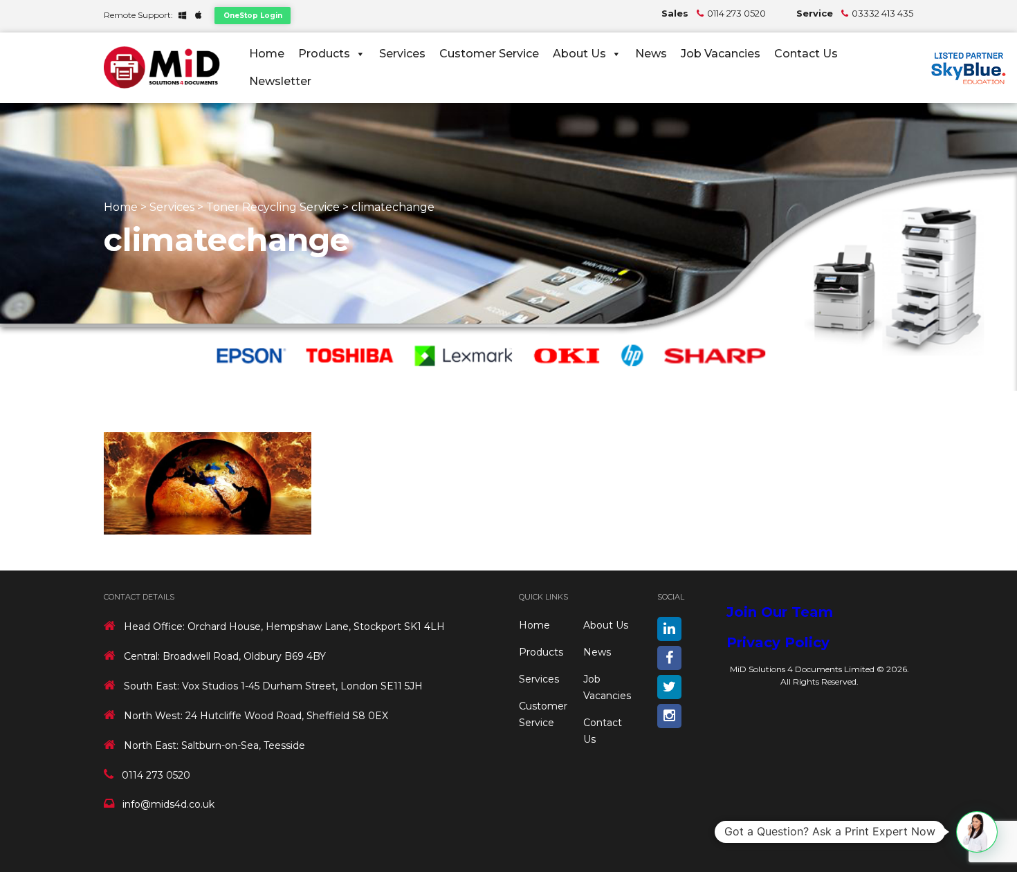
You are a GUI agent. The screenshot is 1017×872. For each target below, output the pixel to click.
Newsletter (280, 81)
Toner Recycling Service (273, 207)
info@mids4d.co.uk (168, 804)
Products (324, 53)
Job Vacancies (720, 53)
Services (402, 53)
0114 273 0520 (736, 13)
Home (266, 53)
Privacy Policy (778, 642)
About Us (579, 53)
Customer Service (489, 53)
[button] (977, 832)
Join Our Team (779, 612)
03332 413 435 (882, 13)
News (651, 53)
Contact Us (806, 53)
